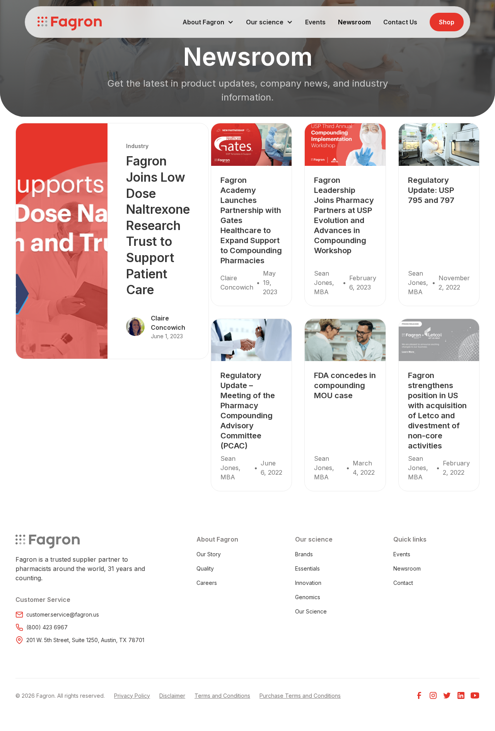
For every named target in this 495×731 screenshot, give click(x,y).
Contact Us (400, 22)
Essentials (307, 568)
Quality (205, 568)
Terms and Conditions (222, 695)
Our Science (311, 611)
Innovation (308, 582)
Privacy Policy (132, 695)
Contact (403, 582)
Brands (304, 554)
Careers (206, 582)
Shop (446, 22)
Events (315, 22)
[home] (70, 22)
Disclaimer (172, 695)
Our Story (208, 554)
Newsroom (354, 22)
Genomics (307, 597)
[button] (208, 22)
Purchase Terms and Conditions (300, 695)
